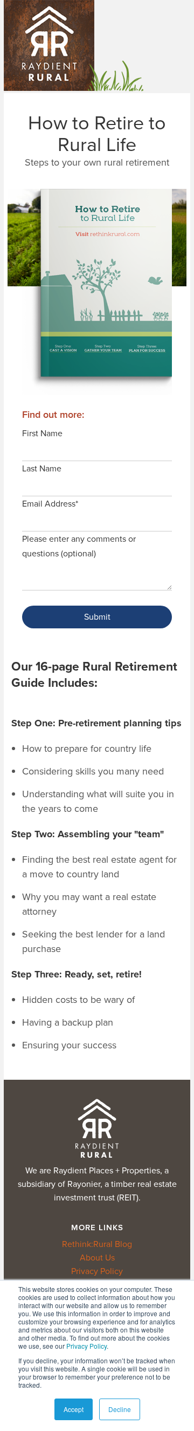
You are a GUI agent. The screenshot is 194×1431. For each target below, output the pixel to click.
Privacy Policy (86, 1345)
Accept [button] (74, 1409)
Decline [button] (119, 1409)
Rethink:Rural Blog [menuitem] (97, 1244)
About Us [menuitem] (97, 1257)
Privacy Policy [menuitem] (97, 1271)
